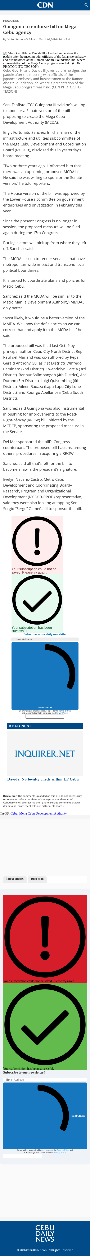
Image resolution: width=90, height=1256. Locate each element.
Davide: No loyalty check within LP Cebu (43, 779)
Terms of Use (65, 711)
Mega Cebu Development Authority (43, 813)
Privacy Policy (61, 713)
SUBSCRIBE (78, 1115)
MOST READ (37, 879)
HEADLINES (11, 20)
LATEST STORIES (14, 879)
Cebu (14, 813)
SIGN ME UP (45, 707)
